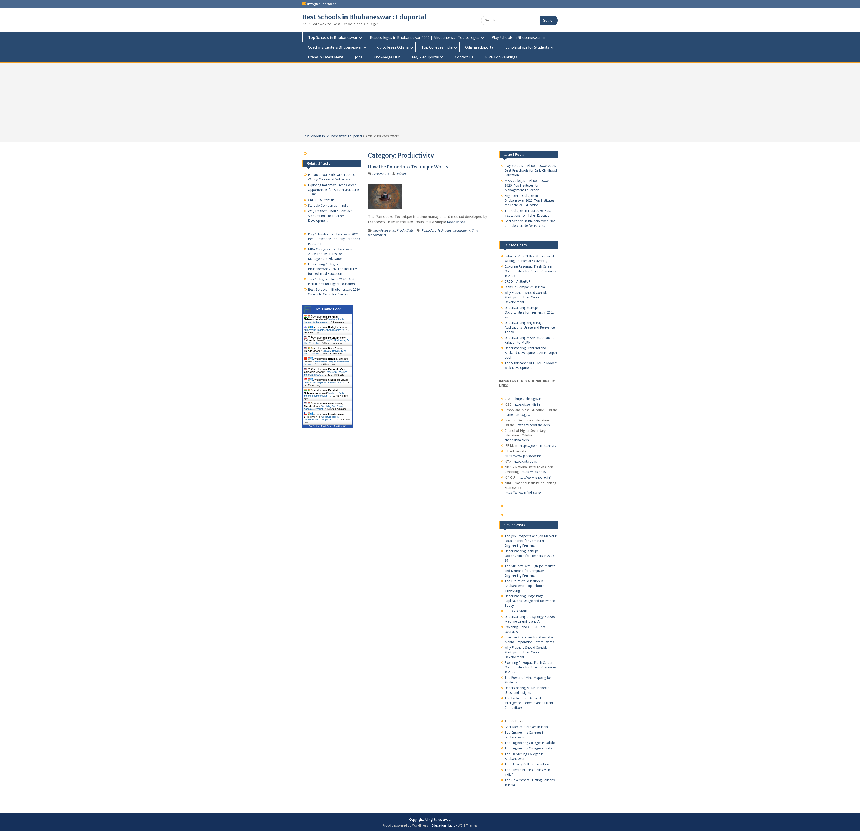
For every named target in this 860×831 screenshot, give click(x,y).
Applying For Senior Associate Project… (323, 407)
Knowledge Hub (387, 57)
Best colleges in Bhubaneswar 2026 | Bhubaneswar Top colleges (424, 37)
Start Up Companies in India (525, 287)
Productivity (405, 230)
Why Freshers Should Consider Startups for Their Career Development (527, 297)
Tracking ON (340, 426)
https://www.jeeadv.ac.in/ (523, 456)
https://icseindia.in (527, 404)
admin (401, 174)
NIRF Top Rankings (501, 57)
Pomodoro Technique (437, 230)
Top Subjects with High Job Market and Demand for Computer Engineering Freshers (530, 571)
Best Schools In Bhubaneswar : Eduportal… (321, 418)
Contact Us (464, 57)
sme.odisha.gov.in (519, 414)
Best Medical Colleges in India (526, 727)
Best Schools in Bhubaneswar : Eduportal (364, 17)
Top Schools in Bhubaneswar (332, 37)
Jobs (358, 57)
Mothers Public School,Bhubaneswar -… (324, 320)
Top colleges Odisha (392, 47)
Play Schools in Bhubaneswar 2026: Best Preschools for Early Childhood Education (531, 170)
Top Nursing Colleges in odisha (527, 764)
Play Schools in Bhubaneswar (516, 37)
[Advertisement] (430, 100)
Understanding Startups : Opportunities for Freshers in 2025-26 (530, 312)
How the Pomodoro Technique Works (408, 167)
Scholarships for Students (527, 47)
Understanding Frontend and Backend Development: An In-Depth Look (531, 352)
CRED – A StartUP (518, 281)
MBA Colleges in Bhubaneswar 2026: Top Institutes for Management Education (527, 185)
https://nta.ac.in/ (525, 461)
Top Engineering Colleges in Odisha (530, 743)
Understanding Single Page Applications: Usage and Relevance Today (530, 327)
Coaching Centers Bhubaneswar (335, 47)
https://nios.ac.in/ (534, 472)
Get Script (314, 426)
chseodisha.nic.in (517, 440)
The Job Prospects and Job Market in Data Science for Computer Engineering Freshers (531, 541)
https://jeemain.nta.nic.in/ (538, 445)
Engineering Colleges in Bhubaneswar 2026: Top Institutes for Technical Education (529, 200)
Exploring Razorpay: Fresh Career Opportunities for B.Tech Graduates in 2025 (530, 271)
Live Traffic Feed (328, 309)
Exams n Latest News (326, 57)
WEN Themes (468, 825)
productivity (461, 230)
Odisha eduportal (479, 47)
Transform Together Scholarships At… (325, 330)
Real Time (326, 426)
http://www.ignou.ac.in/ (534, 477)
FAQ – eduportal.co (427, 57)
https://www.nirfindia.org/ (523, 492)
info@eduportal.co (321, 4)
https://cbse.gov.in (528, 399)
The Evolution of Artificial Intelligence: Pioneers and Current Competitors (529, 703)
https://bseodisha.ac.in (534, 425)
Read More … (458, 221)
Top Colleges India (437, 47)
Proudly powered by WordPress (405, 825)
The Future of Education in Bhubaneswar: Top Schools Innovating (524, 586)
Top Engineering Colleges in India (529, 748)
